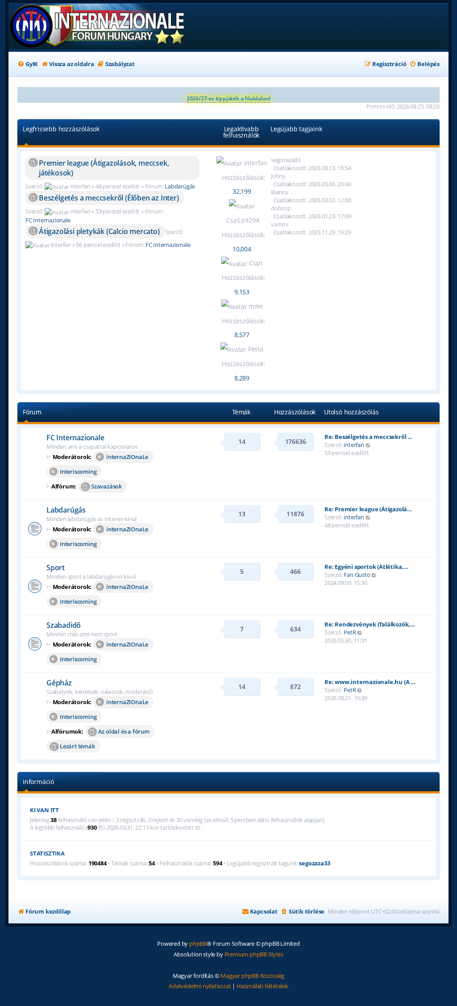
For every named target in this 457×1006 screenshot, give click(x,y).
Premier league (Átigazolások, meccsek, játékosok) (104, 168)
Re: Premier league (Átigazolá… (368, 509)
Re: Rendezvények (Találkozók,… (369, 624)
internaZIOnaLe (127, 457)
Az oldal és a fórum (124, 731)
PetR (350, 632)
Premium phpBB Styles (253, 954)
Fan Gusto (357, 575)
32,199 (242, 191)
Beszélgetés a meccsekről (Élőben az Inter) (109, 198)
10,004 (242, 249)
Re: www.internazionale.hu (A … (369, 682)
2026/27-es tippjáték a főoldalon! (228, 98)
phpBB (198, 943)
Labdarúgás (180, 186)
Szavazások (106, 486)
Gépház (59, 683)
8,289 (241, 378)
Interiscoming (78, 472)
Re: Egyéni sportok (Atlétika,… (366, 567)
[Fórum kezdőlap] (97, 27)
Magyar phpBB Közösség (252, 976)
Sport (55, 567)
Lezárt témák (77, 746)
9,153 (241, 292)
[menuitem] (27, 64)
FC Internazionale (48, 220)
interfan (354, 445)
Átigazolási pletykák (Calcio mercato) (99, 231)
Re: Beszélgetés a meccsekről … (368, 437)
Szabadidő (63, 625)
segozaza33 (314, 863)
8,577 (241, 334)
